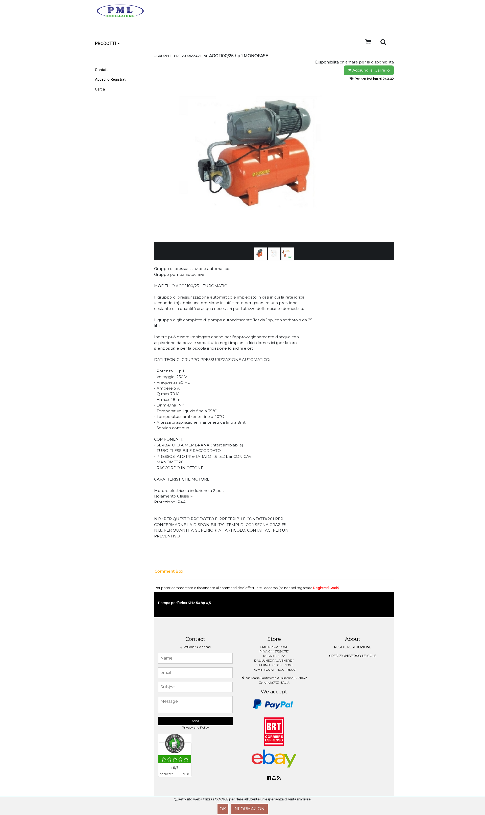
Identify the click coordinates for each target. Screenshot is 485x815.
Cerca (100, 89)
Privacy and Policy (195, 727)
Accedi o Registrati (110, 79)
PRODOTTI (106, 43)
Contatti (101, 69)
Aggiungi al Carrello (370, 70)
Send (195, 721)
